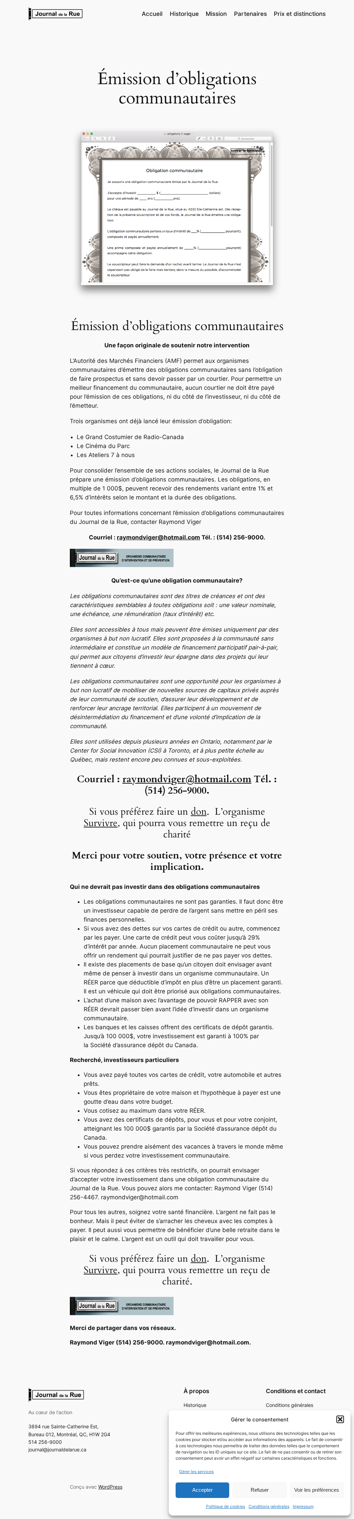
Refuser (260, 1490)
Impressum (303, 1506)
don (199, 811)
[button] (340, 1419)
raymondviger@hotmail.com (158, 537)
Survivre (101, 823)
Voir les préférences (316, 1490)
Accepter (202, 1490)
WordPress (110, 1487)
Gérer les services (196, 1471)
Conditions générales (269, 1506)
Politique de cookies (225, 1506)
